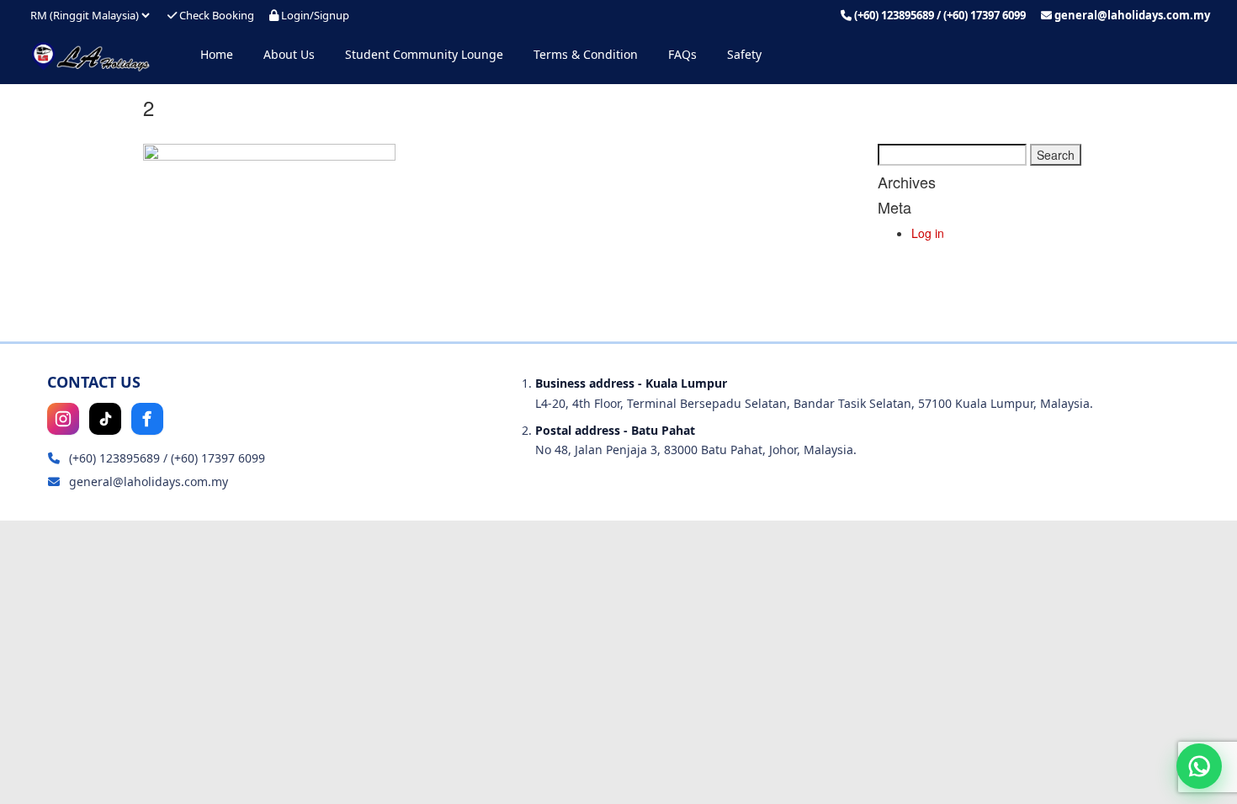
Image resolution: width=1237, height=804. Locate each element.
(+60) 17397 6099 (984, 15)
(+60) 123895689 (894, 15)
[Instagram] (63, 419)
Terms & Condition (586, 54)
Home (216, 54)
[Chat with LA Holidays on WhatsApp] (1199, 766)
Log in (927, 233)
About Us (289, 54)
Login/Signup (314, 15)
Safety (744, 54)
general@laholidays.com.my (1132, 15)
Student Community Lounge (424, 54)
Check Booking (215, 15)
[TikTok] (105, 419)
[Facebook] (147, 419)
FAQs (682, 54)
